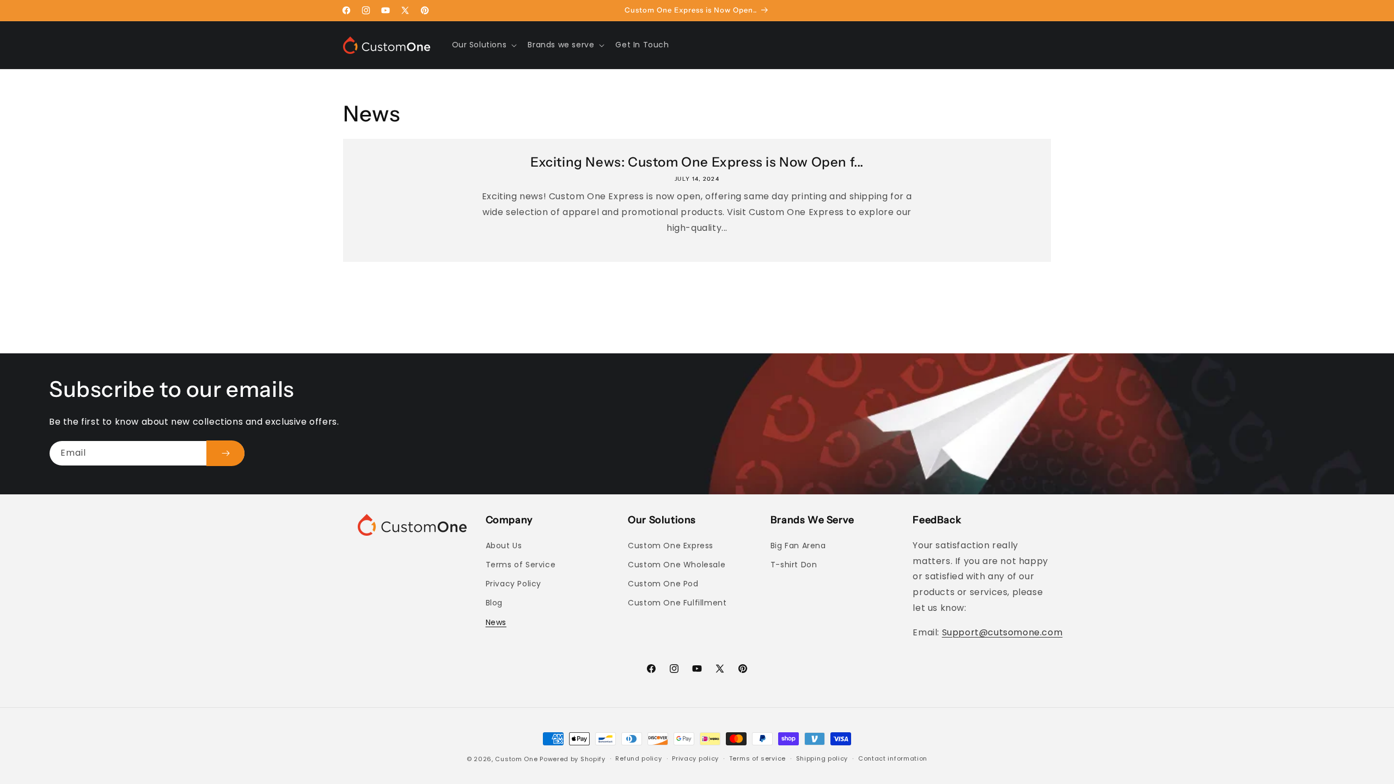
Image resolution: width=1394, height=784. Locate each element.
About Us (504, 545)
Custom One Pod (663, 583)
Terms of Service (521, 564)
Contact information (892, 758)
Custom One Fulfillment (677, 602)
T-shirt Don (794, 564)
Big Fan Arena (798, 545)
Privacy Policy (513, 583)
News (496, 622)
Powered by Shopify (573, 759)
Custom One (516, 759)
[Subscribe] (225, 453)
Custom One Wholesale (676, 564)
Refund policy (638, 758)
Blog (494, 602)
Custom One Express (670, 545)
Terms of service (757, 758)
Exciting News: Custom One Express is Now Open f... (697, 162)
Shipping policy (822, 758)
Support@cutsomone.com (1002, 632)
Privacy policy (695, 758)
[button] (483, 44)
